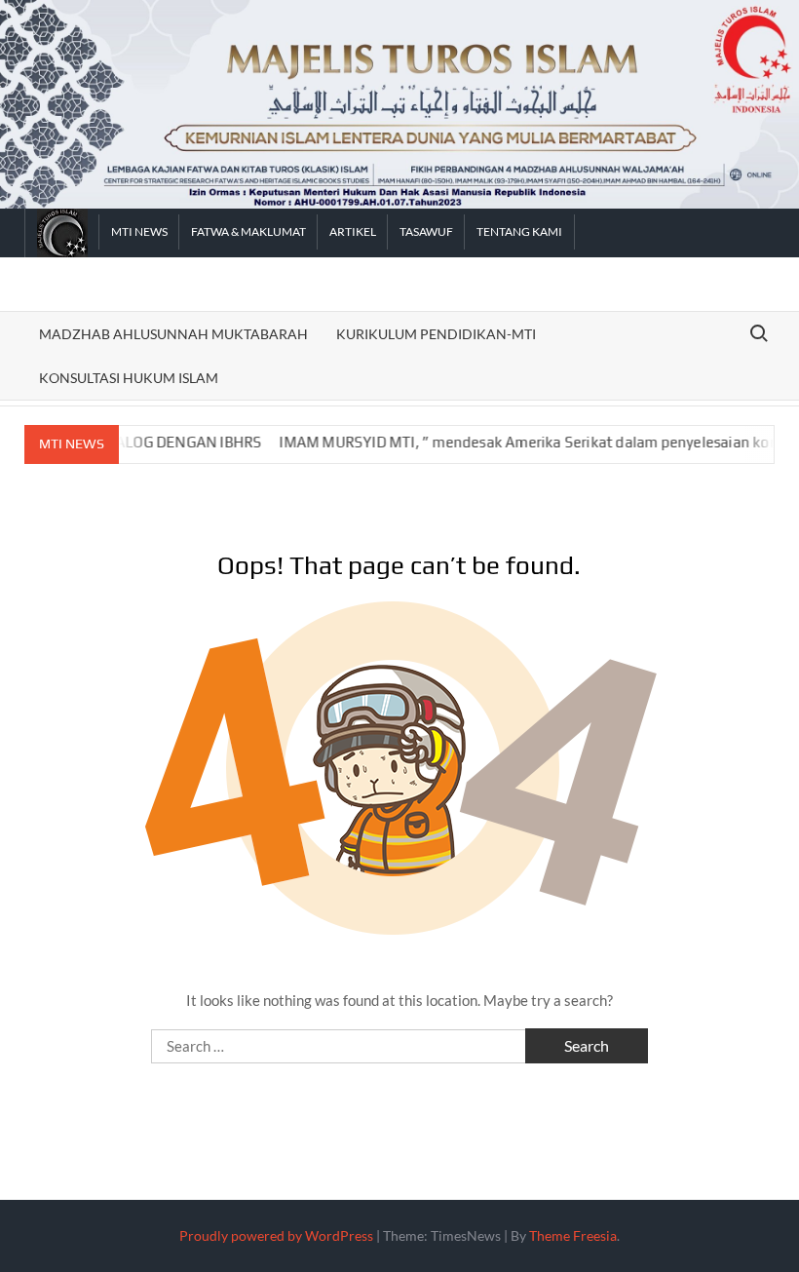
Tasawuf (426, 231)
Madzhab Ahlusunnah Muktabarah (173, 334)
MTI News (139, 231)
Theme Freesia (573, 1235)
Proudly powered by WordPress (276, 1235)
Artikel (352, 231)
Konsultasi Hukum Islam (128, 377)
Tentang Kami (519, 231)
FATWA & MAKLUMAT (248, 231)
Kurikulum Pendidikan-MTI (436, 334)
